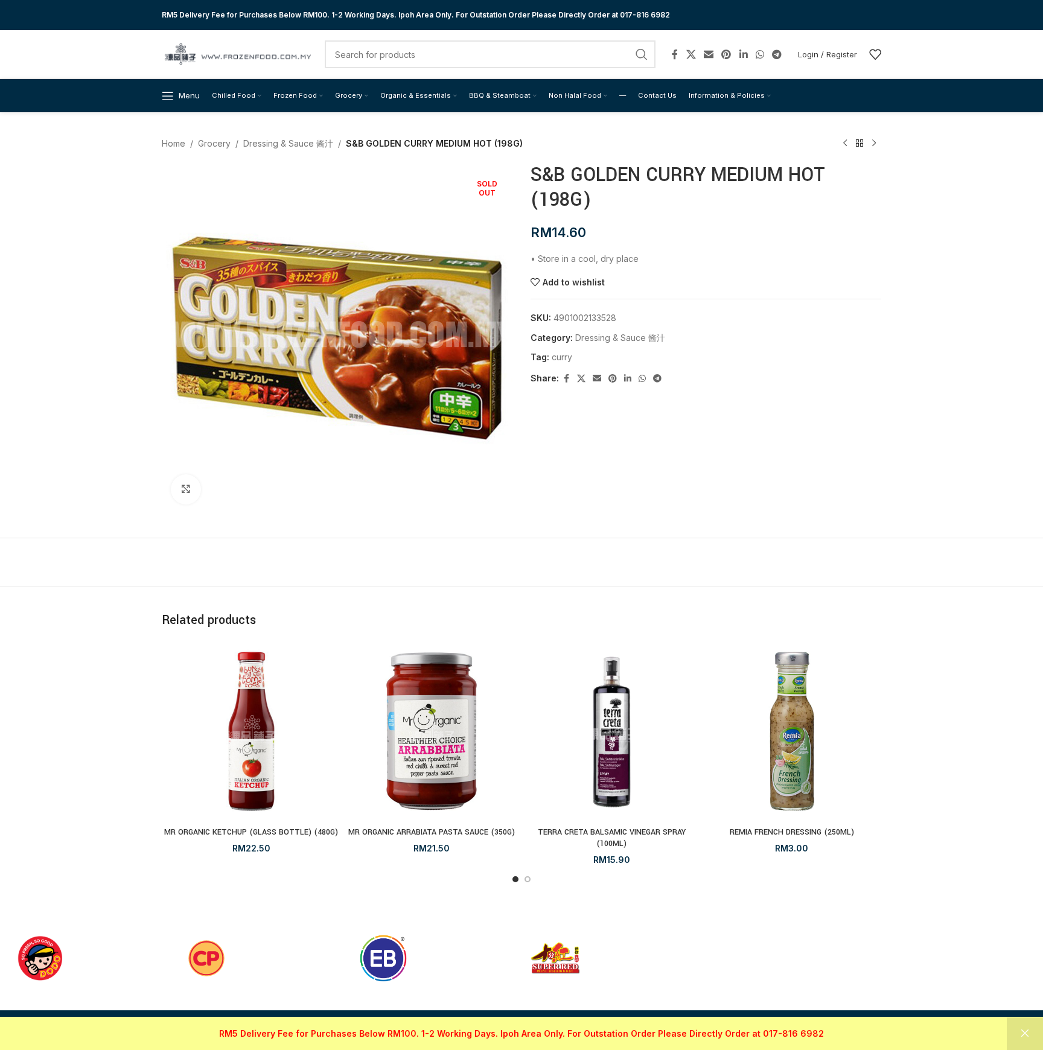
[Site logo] (237, 53)
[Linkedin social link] (743, 54)
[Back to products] (859, 143)
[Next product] (874, 143)
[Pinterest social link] (726, 54)
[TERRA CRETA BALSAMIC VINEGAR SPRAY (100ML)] (611, 731)
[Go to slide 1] (515, 879)
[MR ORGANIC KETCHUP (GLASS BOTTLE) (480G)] (251, 731)
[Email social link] (708, 54)
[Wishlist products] (875, 54)
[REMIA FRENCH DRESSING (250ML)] (792, 731)
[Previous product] (845, 143)
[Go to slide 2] (528, 879)
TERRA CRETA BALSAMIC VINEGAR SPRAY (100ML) (612, 838)
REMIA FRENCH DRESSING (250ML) (792, 832)
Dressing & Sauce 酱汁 (288, 143)
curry (562, 357)
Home (173, 143)
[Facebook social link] (675, 54)
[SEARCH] (641, 54)
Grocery (214, 143)
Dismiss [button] (1025, 1033)
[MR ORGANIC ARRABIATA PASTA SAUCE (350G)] (432, 731)
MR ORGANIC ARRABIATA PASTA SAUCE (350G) (431, 832)
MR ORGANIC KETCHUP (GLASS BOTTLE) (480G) (251, 832)
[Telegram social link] (777, 54)
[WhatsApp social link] (759, 54)
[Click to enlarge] (186, 489)
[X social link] (691, 54)
